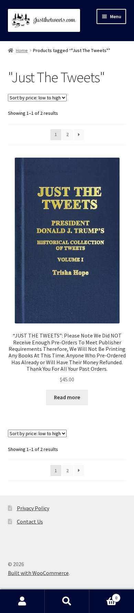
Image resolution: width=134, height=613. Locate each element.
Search (67, 601)
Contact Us (30, 521)
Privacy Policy (33, 508)
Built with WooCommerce (38, 572)
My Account (22, 601)
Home (22, 50)
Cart (103, 595)
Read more (67, 397)
